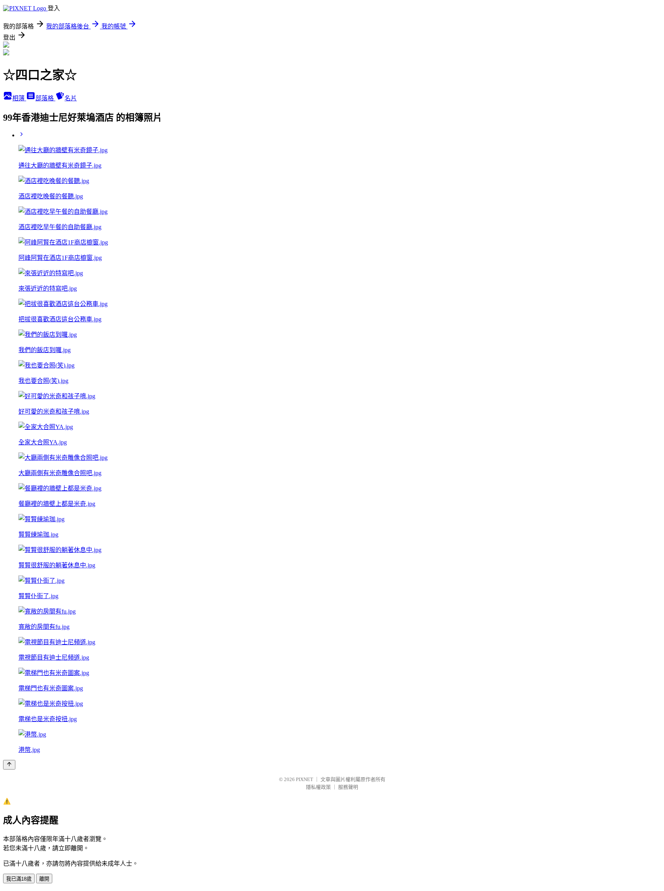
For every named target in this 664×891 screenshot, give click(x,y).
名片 (71, 98)
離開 (44, 879)
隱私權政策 (318, 787)
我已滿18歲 (19, 879)
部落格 (45, 98)
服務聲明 (348, 787)
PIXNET (304, 779)
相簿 (19, 98)
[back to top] (9, 765)
